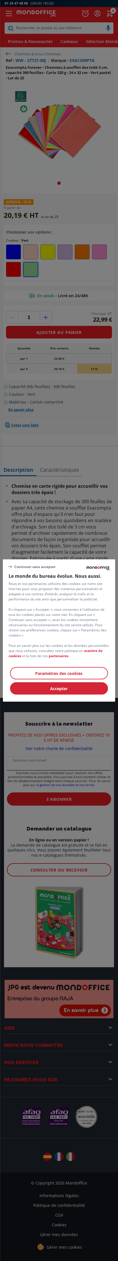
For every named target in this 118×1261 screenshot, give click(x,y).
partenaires (58, 655)
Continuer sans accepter (35, 566)
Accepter (59, 688)
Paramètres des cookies (58, 673)
